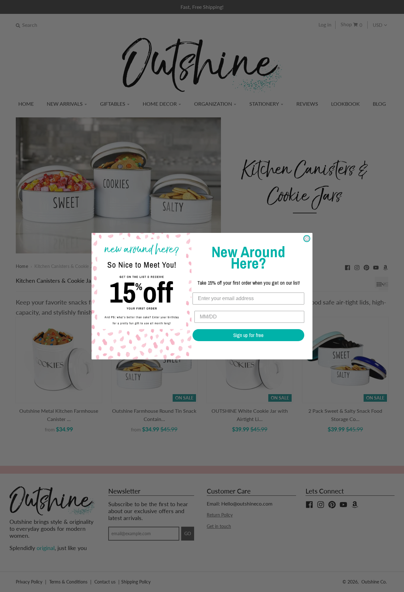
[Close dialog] (307, 238)
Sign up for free (248, 335)
